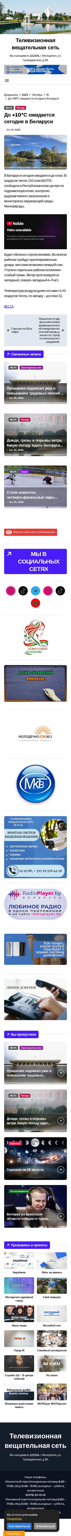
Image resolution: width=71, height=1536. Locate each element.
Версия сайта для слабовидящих (33, 532)
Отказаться (45, 1526)
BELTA (9, 107)
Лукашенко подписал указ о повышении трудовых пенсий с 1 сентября (35, 393)
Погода (20, 107)
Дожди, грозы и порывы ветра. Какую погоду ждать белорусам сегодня (35, 445)
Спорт (24, 471)
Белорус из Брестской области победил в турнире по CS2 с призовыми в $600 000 (29, 1221)
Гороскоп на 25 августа (25, 1169)
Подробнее (14, 1518)
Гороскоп (15, 1143)
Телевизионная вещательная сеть (35, 44)
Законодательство (31, 367)
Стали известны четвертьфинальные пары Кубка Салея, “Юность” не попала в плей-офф (30, 499)
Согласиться (19, 1526)
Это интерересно (19, 1191)
